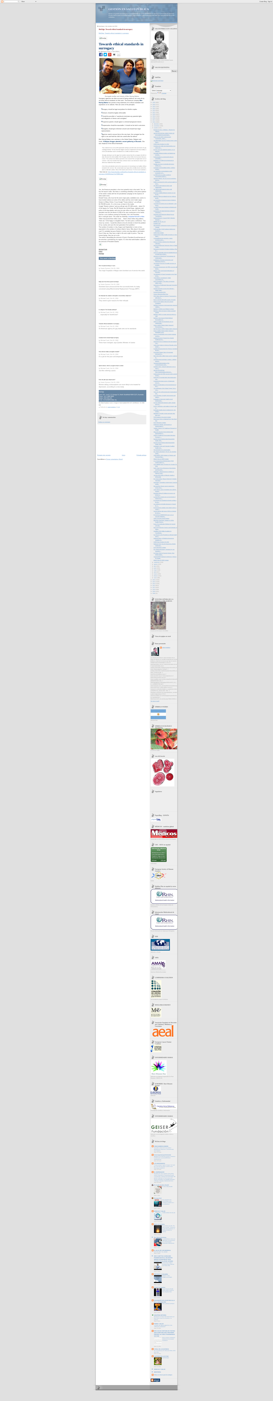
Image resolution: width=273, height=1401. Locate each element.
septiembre (157, 562)
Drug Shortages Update (160, 422)
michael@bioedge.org (109, 400)
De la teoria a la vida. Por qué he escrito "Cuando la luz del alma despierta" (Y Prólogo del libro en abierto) (168, 1228)
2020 (153, 114)
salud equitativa (166, 647)
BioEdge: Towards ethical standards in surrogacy (114, 33)
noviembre (157, 125)
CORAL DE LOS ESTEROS (161, 1349)
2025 (153, 104)
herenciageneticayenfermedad (162, 1155)
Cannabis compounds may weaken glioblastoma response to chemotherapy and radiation (164, 1149)
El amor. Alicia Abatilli (167, 1186)
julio (155, 566)
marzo (156, 574)
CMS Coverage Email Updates (161, 518)
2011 (153, 587)
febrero (156, 575)
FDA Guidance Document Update (162, 417)
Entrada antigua (141, 455)
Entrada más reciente (103, 455)
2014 (153, 581)
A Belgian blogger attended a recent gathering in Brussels (122, 141)
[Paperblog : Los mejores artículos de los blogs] (156, 821)
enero (155, 577)
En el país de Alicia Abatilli (161, 1185)
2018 (153, 118)
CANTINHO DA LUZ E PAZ (161, 1356)
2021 (153, 112)
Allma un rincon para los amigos (163, 1374)
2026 (153, 102)
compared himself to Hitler (136, 216)
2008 (153, 593)
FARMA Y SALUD (159, 1323)
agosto (156, 564)
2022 (153, 110)
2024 (153, 106)
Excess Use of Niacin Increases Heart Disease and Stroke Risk (168, 1264)
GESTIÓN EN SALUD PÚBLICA (128, 9)
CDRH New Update (159, 232)
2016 (153, 122)
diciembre (156, 124)
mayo (155, 570)
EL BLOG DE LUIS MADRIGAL (162, 1250)
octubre (156, 127)
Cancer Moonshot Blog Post (161, 294)
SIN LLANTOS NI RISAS (168, 1303)
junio (155, 568)
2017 (153, 120)
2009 (153, 591)
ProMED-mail (157, 223)
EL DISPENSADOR (159, 1172)
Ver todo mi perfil (155, 701)
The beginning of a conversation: (162, 449)
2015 (153, 579)
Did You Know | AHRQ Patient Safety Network (165, 328)
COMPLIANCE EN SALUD (168, 1212)
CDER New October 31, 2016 (161, 144)
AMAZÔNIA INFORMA (160, 1315)
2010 (153, 589)
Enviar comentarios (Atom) (114, 459)
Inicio (123, 455)
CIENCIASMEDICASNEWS (161, 1146)
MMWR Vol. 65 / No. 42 (160, 221)
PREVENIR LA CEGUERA (161, 1274)
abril (155, 572)
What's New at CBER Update (161, 459)
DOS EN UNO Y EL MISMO (161, 1252)
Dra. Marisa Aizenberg (160, 1237)
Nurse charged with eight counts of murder (165, 299)
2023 (153, 108)
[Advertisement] (113, 438)
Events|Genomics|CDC (160, 292)
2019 (153, 116)
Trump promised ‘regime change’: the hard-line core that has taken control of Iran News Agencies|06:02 (164, 1166)
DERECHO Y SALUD (159, 1211)
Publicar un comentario (104, 422)
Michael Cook (105, 51)
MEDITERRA (157, 1372)
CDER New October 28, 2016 (161, 542)
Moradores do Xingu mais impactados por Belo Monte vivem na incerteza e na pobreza (164, 1318)
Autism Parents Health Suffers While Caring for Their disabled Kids (168, 1290)
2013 (153, 583)
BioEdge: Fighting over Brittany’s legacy (164, 309)
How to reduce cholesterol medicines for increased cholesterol (168, 1339)
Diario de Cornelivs (159, 1224)
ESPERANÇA (165, 1357)
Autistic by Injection (159, 1287)
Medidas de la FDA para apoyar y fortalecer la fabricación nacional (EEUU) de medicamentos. (164, 1158)
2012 (153, 585)
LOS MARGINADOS (159, 1163)
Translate (163, 93)
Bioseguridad (158, 1198)
